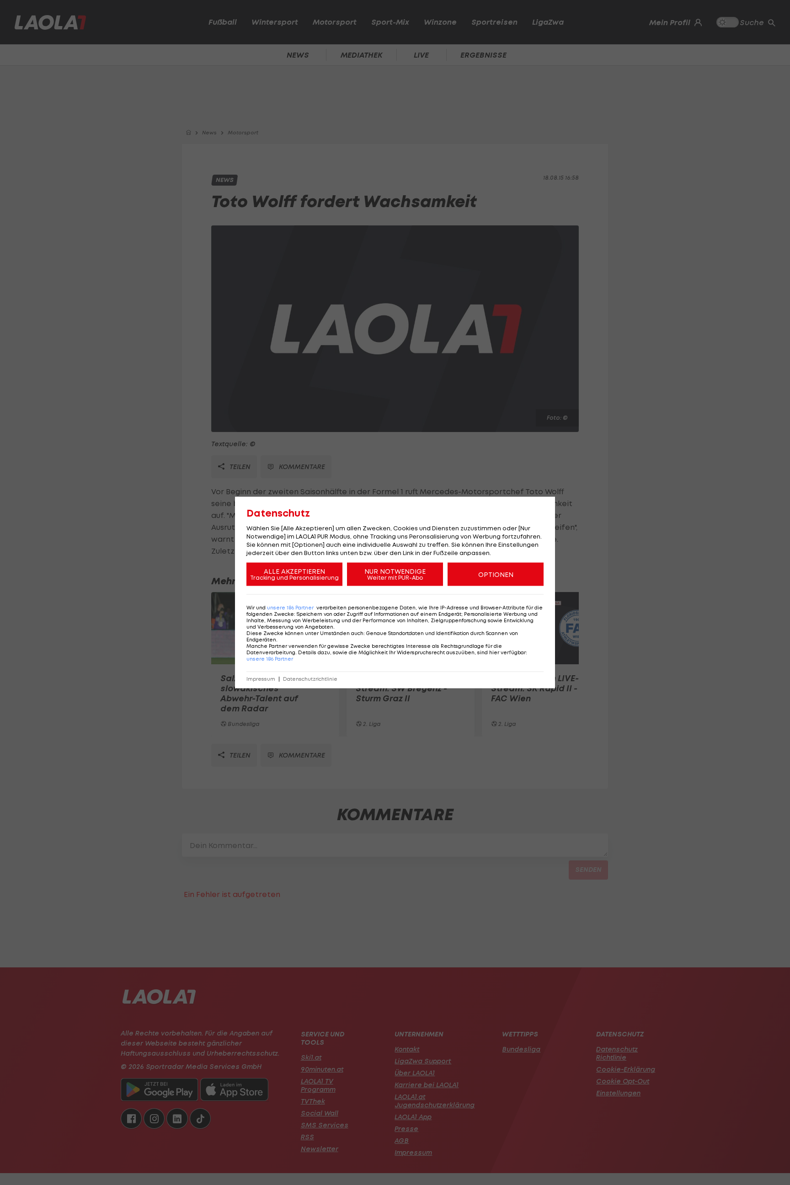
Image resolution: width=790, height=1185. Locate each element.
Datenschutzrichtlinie (310, 679)
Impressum (260, 679)
